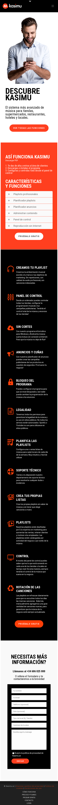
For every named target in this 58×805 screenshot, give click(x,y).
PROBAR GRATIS (29, 798)
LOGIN (29, 803)
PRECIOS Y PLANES (29, 795)
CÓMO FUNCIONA (29, 792)
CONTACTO (29, 800)
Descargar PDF (11, 160)
